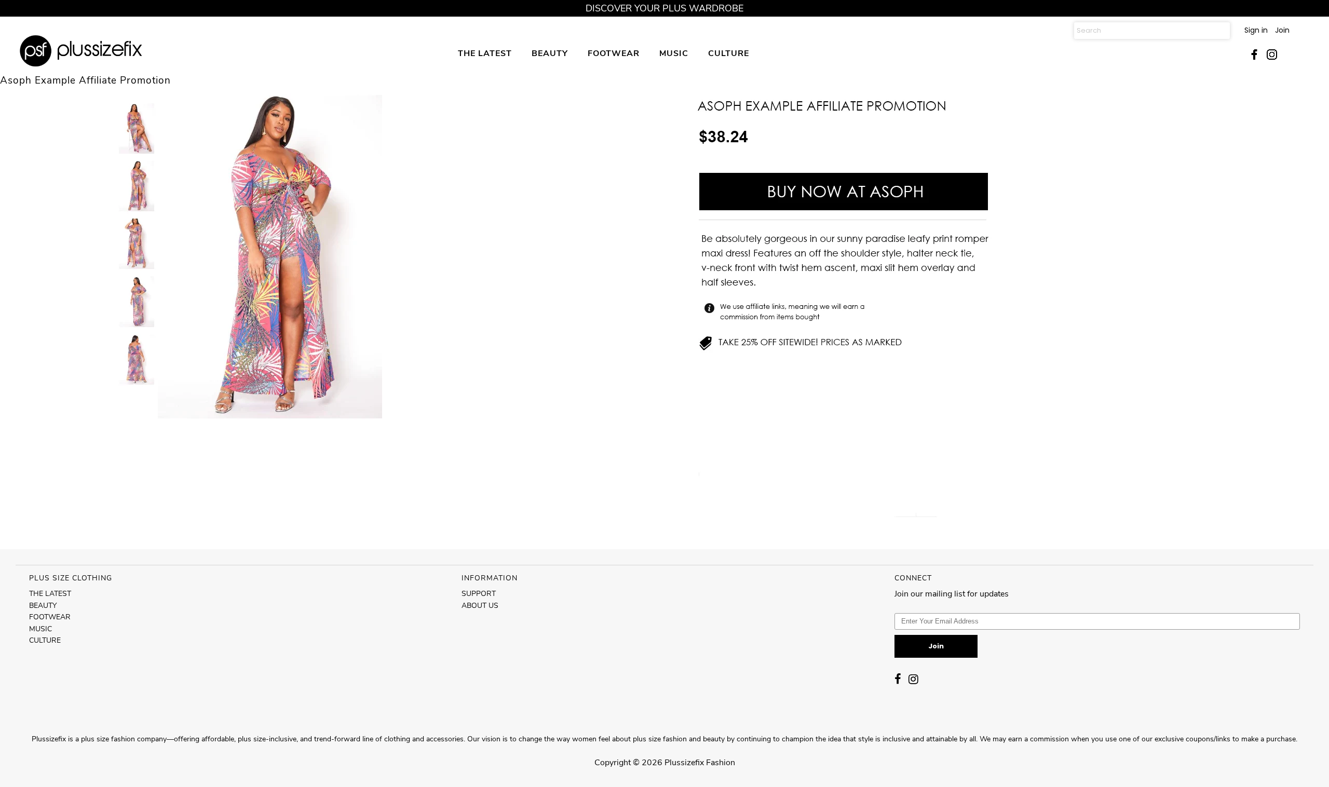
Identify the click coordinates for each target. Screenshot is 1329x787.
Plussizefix (684, 762)
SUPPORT (479, 594)
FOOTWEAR (614, 53)
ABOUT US (480, 605)
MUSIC (673, 53)
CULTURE (728, 53)
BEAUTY (550, 53)
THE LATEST (485, 53)
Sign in (1256, 30)
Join (1282, 30)
